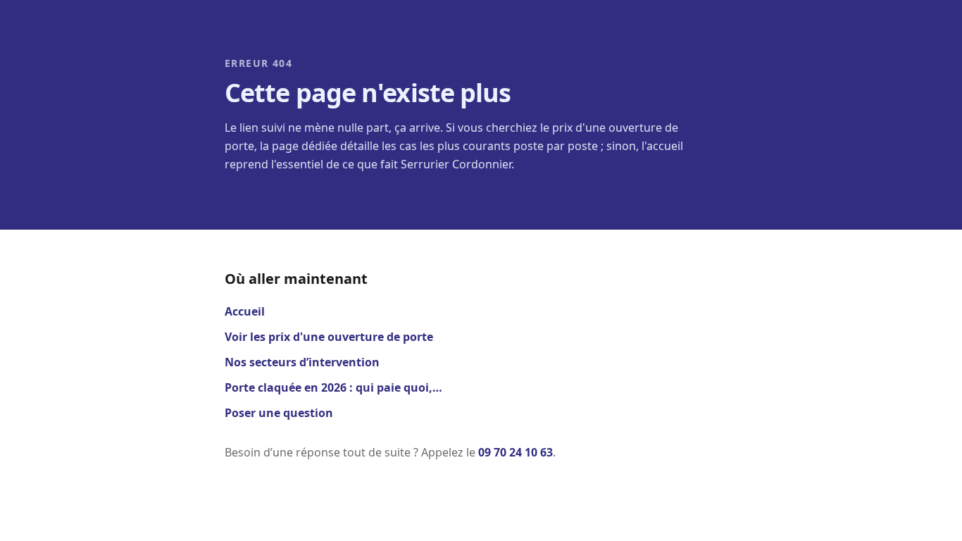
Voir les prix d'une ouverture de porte (329, 336)
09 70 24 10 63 (515, 452)
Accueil (245, 311)
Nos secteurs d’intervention (302, 362)
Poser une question (279, 413)
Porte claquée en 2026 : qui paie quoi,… (333, 387)
